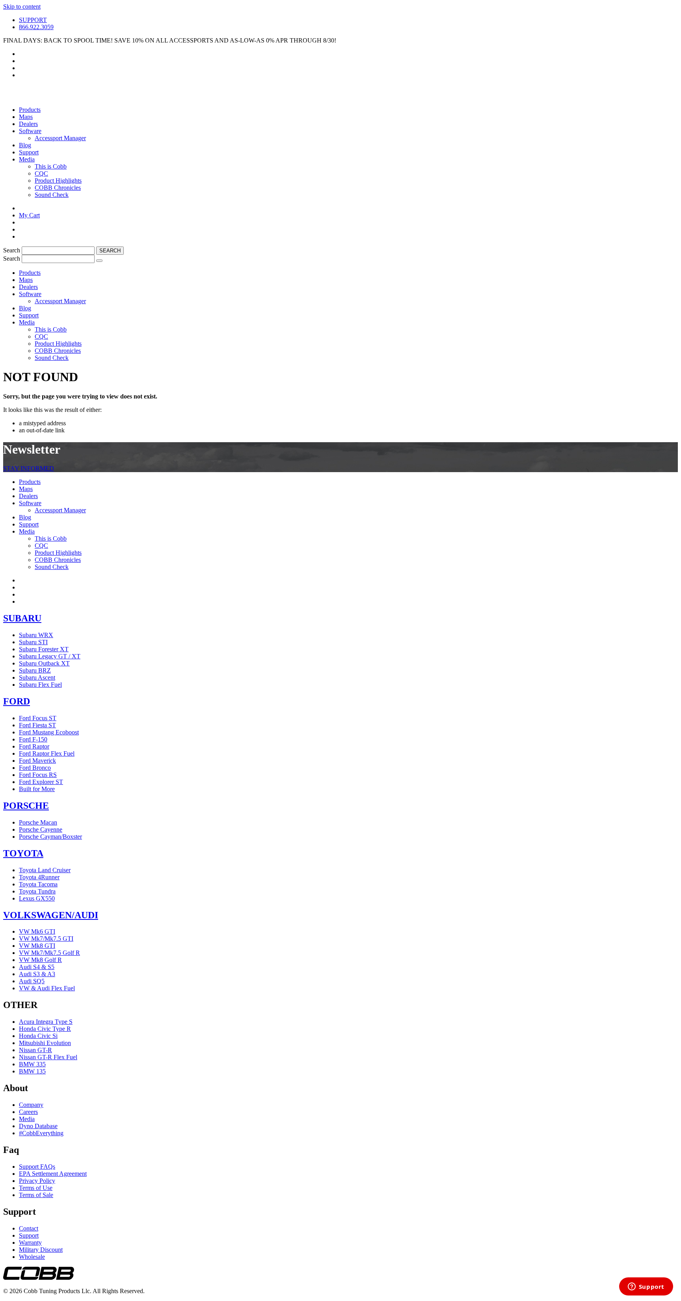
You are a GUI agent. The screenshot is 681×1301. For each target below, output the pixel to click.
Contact (28, 1228)
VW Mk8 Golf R (40, 959)
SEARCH (110, 251)
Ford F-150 (33, 739)
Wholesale (32, 1256)
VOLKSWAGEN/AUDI (50, 915)
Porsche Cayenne (40, 829)
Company (31, 1104)
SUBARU (22, 618)
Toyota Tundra (37, 891)
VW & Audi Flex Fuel (47, 988)
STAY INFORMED (28, 468)
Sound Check (52, 194)
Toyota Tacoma (38, 884)
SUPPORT (33, 20)
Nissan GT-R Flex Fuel (48, 1057)
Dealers (28, 123)
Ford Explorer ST (41, 781)
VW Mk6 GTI (37, 931)
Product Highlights (58, 180)
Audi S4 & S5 (36, 967)
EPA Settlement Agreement (53, 1173)
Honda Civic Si (38, 1035)
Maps (26, 116)
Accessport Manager (60, 138)
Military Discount (41, 1249)
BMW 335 (32, 1064)
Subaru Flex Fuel (40, 684)
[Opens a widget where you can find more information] (646, 1287)
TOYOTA (23, 853)
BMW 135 (32, 1071)
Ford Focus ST (37, 718)
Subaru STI (33, 642)
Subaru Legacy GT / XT (49, 656)
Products (30, 109)
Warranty (30, 1242)
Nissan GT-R (35, 1050)
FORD (16, 701)
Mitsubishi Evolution (45, 1043)
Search (12, 250)
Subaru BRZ (35, 670)
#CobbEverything (41, 1133)
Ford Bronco (35, 767)
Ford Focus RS (38, 774)
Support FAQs (37, 1166)
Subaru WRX (36, 635)
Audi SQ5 (32, 981)
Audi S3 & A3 (37, 974)
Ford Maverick (37, 760)
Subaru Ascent (37, 677)
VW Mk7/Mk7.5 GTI (46, 938)
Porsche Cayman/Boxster (50, 836)
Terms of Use (35, 1187)
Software (30, 131)
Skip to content (22, 6)
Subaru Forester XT (44, 649)
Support (29, 152)
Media (27, 159)
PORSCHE (26, 806)
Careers (28, 1111)
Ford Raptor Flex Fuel (46, 753)
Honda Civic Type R (45, 1028)
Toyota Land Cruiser (45, 870)
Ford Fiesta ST (37, 725)
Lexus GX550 (37, 898)
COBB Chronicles (58, 187)
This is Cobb (51, 166)
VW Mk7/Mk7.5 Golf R (49, 952)
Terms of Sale (36, 1195)
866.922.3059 (36, 27)
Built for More (37, 789)
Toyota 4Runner (39, 877)
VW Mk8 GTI (37, 945)
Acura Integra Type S (46, 1021)
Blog (25, 145)
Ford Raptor (34, 746)
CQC (41, 173)
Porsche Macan (38, 822)
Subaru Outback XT (44, 663)
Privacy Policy (37, 1180)
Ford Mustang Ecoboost (49, 732)
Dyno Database (38, 1126)
